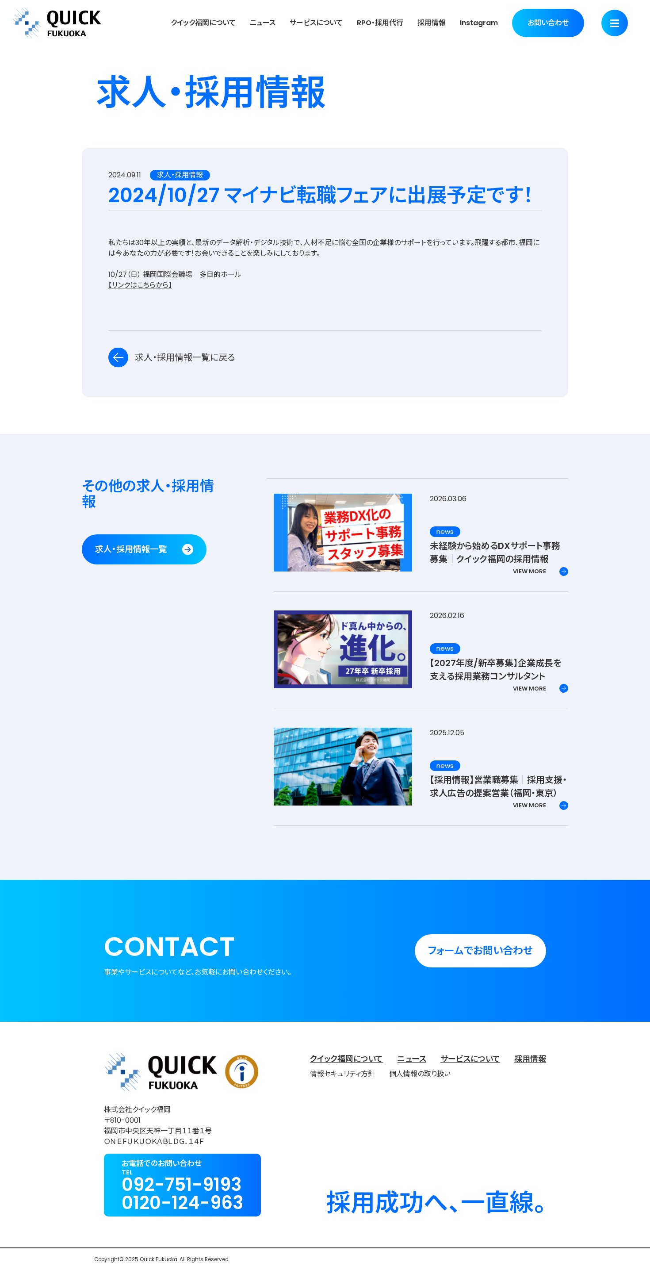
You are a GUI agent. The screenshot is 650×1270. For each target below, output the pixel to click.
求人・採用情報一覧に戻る (185, 357)
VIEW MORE (529, 571)
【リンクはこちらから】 (140, 285)
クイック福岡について (203, 23)
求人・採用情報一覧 (131, 549)
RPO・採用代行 (380, 23)
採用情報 (431, 23)
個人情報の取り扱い (420, 1074)
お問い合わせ (548, 23)
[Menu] (614, 23)
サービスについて (316, 23)
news (445, 531)
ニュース (262, 23)
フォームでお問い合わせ (480, 951)
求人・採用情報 (180, 175)
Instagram (479, 23)
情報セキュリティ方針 (342, 1074)
